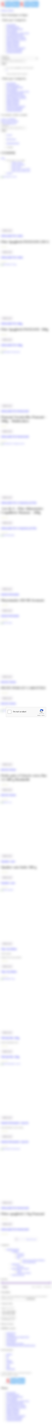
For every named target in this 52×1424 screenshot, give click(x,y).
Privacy (39, 715)
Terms (43, 715)
